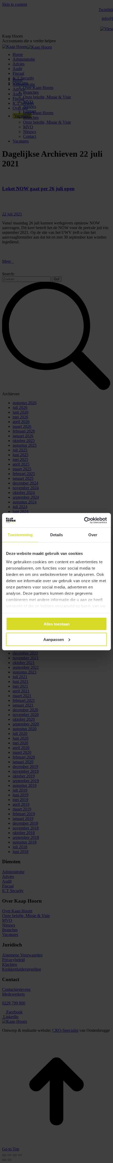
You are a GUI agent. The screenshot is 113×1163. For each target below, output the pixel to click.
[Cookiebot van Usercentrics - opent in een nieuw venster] (84, 520)
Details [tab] (56, 535)
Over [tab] (92, 535)
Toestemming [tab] (20, 535)
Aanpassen (53, 639)
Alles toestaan (57, 624)
